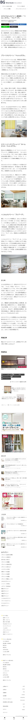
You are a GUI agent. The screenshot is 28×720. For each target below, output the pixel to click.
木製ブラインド (6, 632)
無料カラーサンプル (7, 654)
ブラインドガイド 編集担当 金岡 (7, 21)
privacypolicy (23, 697)
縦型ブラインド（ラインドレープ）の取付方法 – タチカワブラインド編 (16, 544)
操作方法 (4, 647)
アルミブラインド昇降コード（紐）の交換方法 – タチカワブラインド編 (16, 518)
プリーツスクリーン (6, 378)
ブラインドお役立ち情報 (7, 374)
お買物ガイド (5, 686)
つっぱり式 (5, 628)
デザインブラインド (7, 630)
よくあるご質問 (6, 651)
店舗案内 (4, 692)
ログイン (4, 709)
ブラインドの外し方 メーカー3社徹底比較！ (15, 524)
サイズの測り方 (6, 641)
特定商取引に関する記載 (7, 702)
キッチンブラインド (7, 625)
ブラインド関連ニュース (19, 374)
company (23, 694)
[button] (14, 27)
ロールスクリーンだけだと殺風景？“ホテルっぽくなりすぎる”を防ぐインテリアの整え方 (15, 459)
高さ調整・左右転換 (7, 643)
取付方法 (4, 645)
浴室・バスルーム (6, 619)
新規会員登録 (5, 706)
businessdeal (22, 700)
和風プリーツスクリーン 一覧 (8, 369)
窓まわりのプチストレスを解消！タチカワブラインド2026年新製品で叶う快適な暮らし (15, 472)
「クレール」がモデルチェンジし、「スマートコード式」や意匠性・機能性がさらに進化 (15, 485)
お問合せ (4, 689)
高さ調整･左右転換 (6, 664)
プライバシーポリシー (7, 698)
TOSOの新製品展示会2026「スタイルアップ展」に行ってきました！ (16, 466)
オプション (5, 672)
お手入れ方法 (5, 649)
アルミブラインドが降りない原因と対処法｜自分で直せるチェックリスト (16, 538)
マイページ (5, 712)
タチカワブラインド (6, 376)
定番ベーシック (6, 617)
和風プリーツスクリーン (7, 634)
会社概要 (4, 695)
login (24, 706)
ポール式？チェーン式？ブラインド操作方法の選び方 (16, 531)
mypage (23, 709)
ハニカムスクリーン (17, 376)
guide (24, 686)
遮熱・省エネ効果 (6, 621)
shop (24, 691)
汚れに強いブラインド (7, 623)
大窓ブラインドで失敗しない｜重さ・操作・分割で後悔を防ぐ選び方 (16, 479)
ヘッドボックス (6, 670)
